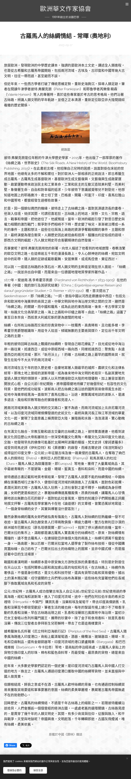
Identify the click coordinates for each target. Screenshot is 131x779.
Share (12, 745)
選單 (127, 4)
